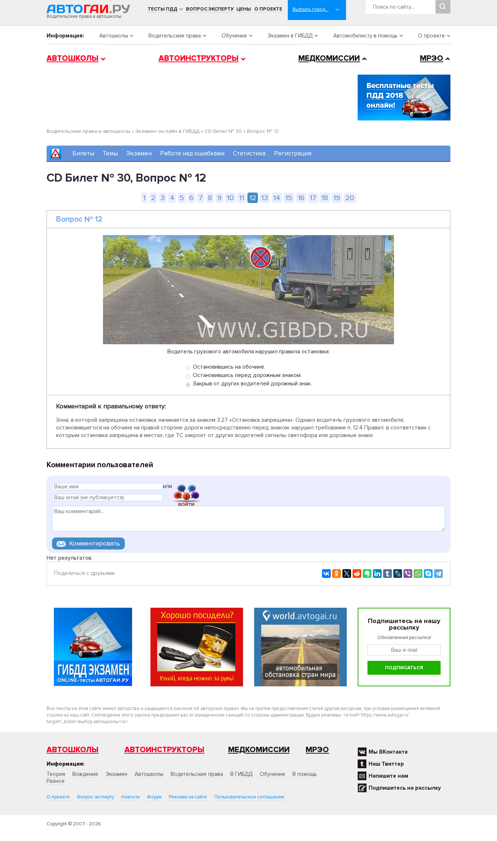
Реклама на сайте (188, 797)
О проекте (268, 9)
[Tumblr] (387, 573)
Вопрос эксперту (210, 9)
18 (324, 197)
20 (349, 197)
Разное (56, 781)
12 (252, 197)
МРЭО (431, 58)
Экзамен (139, 153)
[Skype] (428, 573)
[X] (346, 573)
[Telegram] (438, 573)
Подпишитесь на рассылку (405, 788)
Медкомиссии (329, 58)
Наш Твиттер (386, 764)
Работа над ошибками (192, 153)
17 (313, 197)
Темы (110, 153)
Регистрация (292, 153)
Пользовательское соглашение (249, 797)
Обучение (234, 35)
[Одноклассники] (336, 573)
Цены (243, 9)
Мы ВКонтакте (388, 752)
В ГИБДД (241, 774)
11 (241, 197)
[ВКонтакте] (326, 573)
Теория (56, 774)
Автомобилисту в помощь (365, 35)
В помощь (305, 774)
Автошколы (113, 35)
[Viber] (407, 573)
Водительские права (174, 35)
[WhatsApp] (418, 573)
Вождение (85, 774)
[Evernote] (367, 573)
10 (230, 197)
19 (336, 197)
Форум (154, 797)
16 (301, 197)
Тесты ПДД (163, 9)
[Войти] (186, 487)
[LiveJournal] (397, 573)
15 (289, 197)
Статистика (249, 153)
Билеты (83, 153)
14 (276, 197)
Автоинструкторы (199, 58)
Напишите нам (388, 776)
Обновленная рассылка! (404, 637)
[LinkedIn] (377, 573)
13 (264, 197)
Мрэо (317, 749)
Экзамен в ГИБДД (290, 35)
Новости (130, 797)
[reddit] (357, 573)
